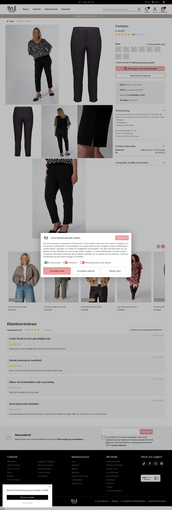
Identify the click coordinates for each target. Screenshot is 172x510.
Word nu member (27, 497)
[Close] (50, 487)
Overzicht (123, 238)
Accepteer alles (57, 271)
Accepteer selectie (86, 271)
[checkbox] (51, 262)
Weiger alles (115, 271)
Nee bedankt (27, 503)
